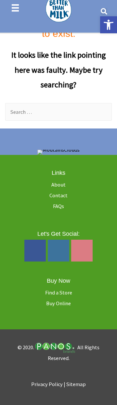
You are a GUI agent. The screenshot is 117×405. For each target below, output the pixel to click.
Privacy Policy (47, 384)
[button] (108, 24)
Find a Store (58, 292)
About (58, 184)
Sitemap (76, 384)
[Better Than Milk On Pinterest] (82, 251)
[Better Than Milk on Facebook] (35, 251)
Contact (58, 195)
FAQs (58, 206)
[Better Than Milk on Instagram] (58, 251)
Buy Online (58, 303)
